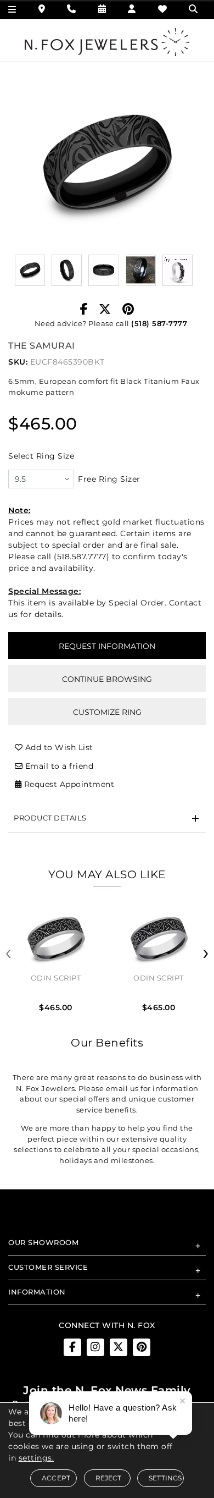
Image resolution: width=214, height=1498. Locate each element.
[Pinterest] (128, 309)
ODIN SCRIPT (56, 977)
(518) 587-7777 (159, 323)
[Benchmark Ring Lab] (177, 270)
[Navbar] (12, 9)
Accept (56, 1478)
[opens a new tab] (72, 1347)
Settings (165, 1478)
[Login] (132, 9)
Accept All (107, 861)
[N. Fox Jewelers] (107, 41)
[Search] (194, 9)
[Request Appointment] (102, 9)
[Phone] (71, 9)
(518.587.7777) (81, 556)
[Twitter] (105, 309)
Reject (108, 1478)
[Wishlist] (162, 9)
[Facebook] (84, 309)
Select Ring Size (41, 456)
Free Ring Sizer (109, 479)
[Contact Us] (42, 9)
